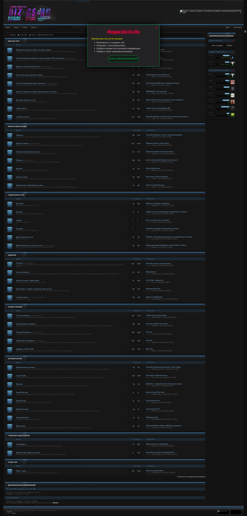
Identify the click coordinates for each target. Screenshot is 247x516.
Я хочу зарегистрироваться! (123, 59)
